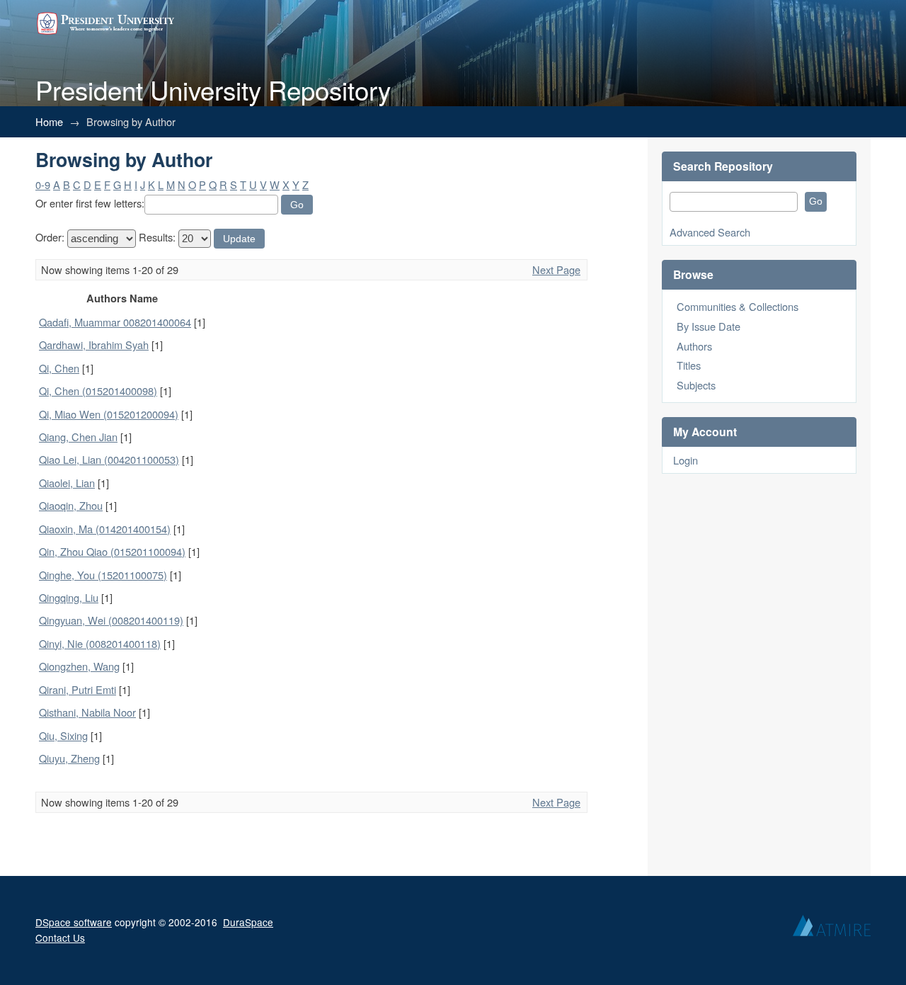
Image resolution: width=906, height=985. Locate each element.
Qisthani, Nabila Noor (87, 712)
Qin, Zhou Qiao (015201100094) (112, 551)
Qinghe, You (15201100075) (103, 574)
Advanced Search (710, 231)
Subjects (696, 384)
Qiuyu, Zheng (69, 758)
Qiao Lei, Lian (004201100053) (109, 459)
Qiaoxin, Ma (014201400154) (105, 528)
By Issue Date (708, 326)
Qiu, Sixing (63, 735)
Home (49, 121)
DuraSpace (248, 922)
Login (685, 459)
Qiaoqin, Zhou (71, 505)
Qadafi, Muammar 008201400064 (115, 321)
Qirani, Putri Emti (77, 689)
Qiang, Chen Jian (78, 436)
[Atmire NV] (832, 929)
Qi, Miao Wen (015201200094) (108, 413)
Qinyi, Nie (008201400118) (100, 643)
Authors (694, 345)
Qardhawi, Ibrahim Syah (94, 344)
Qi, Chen (59, 367)
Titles (689, 365)
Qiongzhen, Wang (79, 666)
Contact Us (60, 937)
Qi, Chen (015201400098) (98, 390)
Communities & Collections (737, 306)
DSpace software (73, 922)
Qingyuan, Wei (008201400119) (111, 620)
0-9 (42, 184)
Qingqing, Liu (68, 597)
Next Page (556, 269)
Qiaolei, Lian (67, 482)
